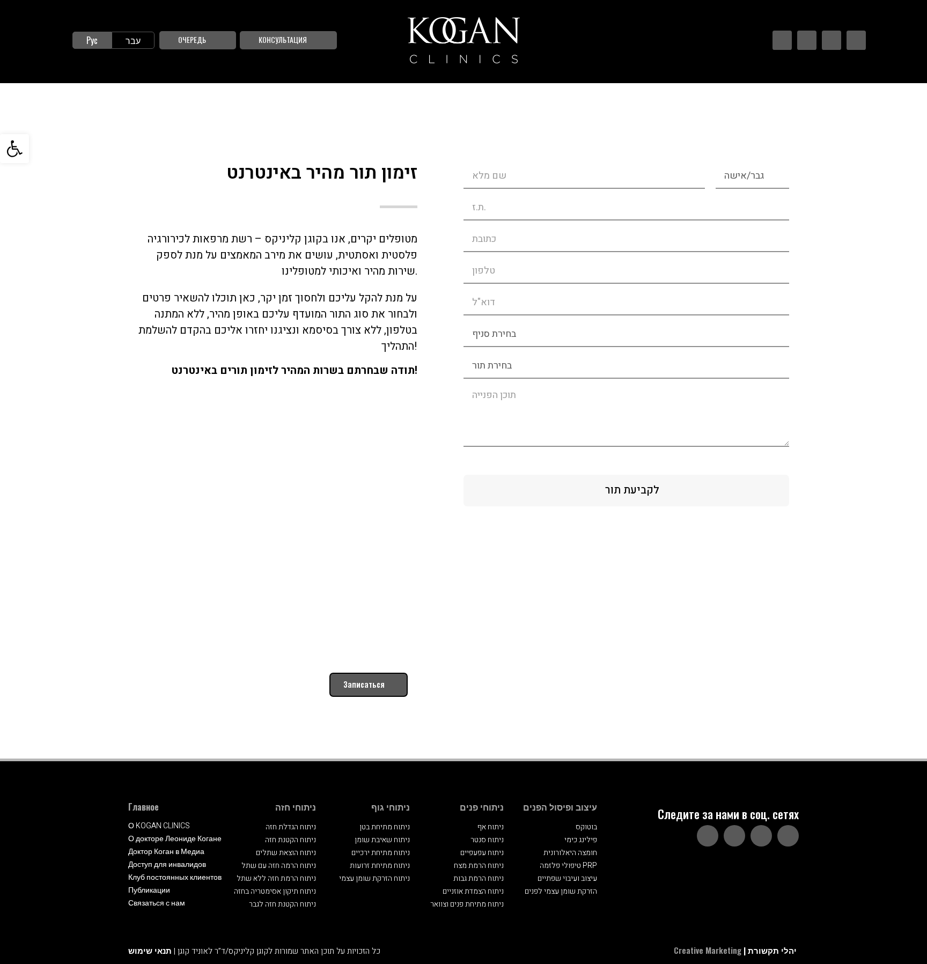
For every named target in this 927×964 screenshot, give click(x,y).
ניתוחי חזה (295, 806)
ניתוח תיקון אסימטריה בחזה (275, 891)
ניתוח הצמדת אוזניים (473, 891)
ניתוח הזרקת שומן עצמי (374, 878)
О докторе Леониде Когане (175, 838)
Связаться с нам (156, 903)
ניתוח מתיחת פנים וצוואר (467, 904)
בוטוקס (586, 827)
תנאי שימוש (150, 950)
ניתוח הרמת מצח (479, 865)
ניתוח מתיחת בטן (384, 827)
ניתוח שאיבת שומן (382, 839)
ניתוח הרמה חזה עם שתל (278, 865)
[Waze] (856, 40)
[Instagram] (806, 40)
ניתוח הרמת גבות (478, 878)
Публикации (149, 890)
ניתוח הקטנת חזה (290, 839)
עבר (133, 40)
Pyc (92, 40)
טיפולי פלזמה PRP (568, 865)
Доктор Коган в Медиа (166, 851)
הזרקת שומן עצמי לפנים (561, 891)
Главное (143, 806)
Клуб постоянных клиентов (175, 877)
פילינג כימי (580, 839)
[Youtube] (831, 40)
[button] (14, 148)
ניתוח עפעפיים (482, 852)
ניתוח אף (490, 827)
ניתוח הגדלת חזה (291, 827)
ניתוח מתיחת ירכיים (380, 852)
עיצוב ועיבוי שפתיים (567, 878)
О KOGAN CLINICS (159, 825)
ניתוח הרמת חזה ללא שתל (276, 878)
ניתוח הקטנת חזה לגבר (282, 904)
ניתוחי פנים (482, 806)
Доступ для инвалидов (167, 864)
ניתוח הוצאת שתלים (286, 852)
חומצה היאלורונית (570, 852)
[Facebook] (782, 40)
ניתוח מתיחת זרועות (380, 865)
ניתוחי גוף (390, 806)
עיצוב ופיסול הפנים (560, 806)
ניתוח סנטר (487, 839)
